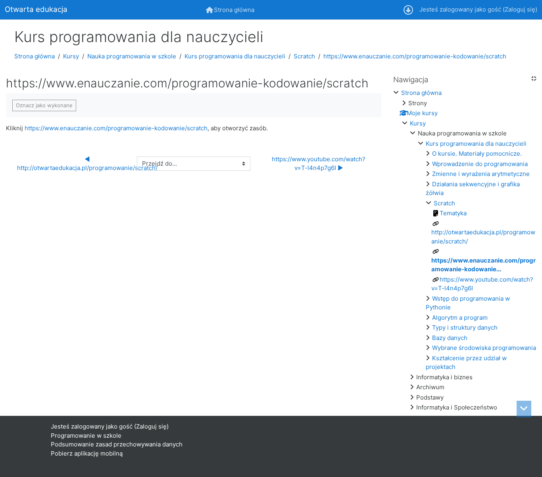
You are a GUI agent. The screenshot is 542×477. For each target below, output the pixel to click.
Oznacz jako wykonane (44, 105)
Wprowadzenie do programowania (480, 164)
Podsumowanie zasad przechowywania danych (117, 444)
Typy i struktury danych (465, 327)
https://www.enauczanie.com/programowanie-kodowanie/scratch (414, 56)
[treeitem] (464, 250)
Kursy (71, 56)
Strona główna (34, 56)
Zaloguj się (520, 9)
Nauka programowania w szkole (131, 56)
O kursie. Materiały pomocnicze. (477, 153)
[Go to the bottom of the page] (524, 409)
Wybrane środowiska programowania (484, 347)
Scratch (304, 56)
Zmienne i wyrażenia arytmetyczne (481, 174)
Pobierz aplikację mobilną (87, 453)
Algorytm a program (460, 317)
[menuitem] (230, 9)
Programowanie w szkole (86, 435)
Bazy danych (449, 338)
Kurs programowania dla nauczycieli (235, 56)
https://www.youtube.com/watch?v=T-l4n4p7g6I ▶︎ (318, 163)
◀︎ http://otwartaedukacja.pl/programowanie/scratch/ (87, 163)
